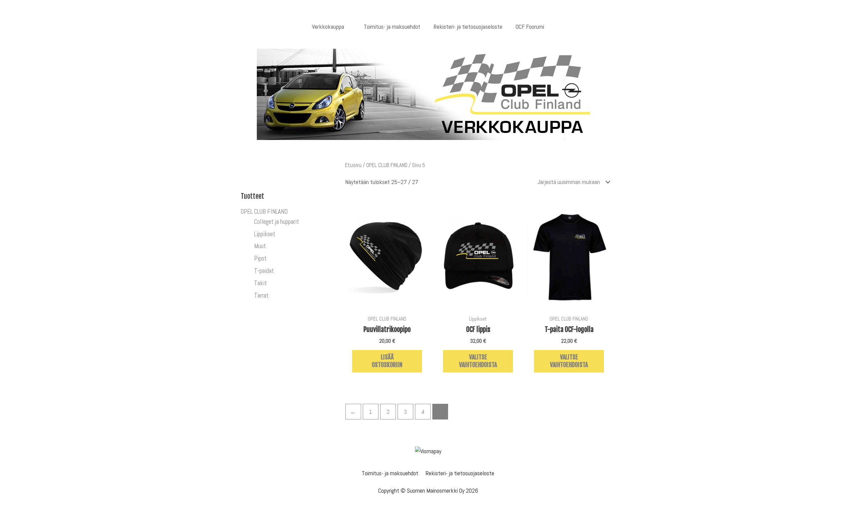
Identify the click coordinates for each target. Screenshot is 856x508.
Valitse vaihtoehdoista (478, 360)
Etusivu (353, 165)
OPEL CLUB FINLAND (264, 211)
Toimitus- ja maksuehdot (390, 473)
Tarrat (261, 295)
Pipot (260, 258)
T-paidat (264, 271)
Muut (260, 246)
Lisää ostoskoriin (387, 360)
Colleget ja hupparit (276, 221)
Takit (260, 283)
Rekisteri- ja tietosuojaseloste (460, 473)
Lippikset (264, 234)
